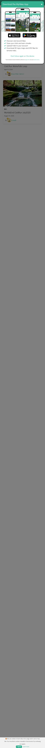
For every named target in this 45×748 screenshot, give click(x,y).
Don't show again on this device (22, 56)
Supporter (27, 59)
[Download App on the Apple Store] (14, 35)
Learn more (36, 59)
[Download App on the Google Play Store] (29, 34)
